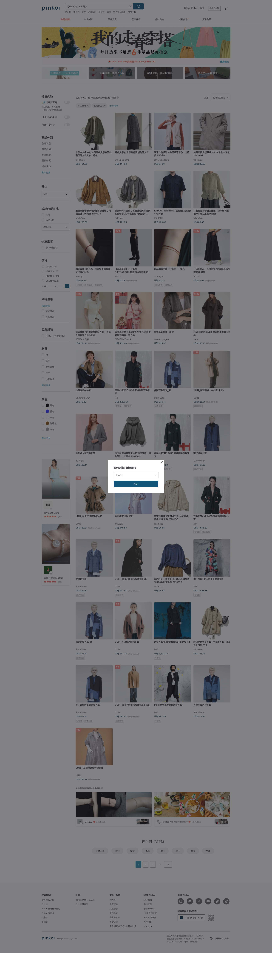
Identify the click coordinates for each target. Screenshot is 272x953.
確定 (136, 484)
